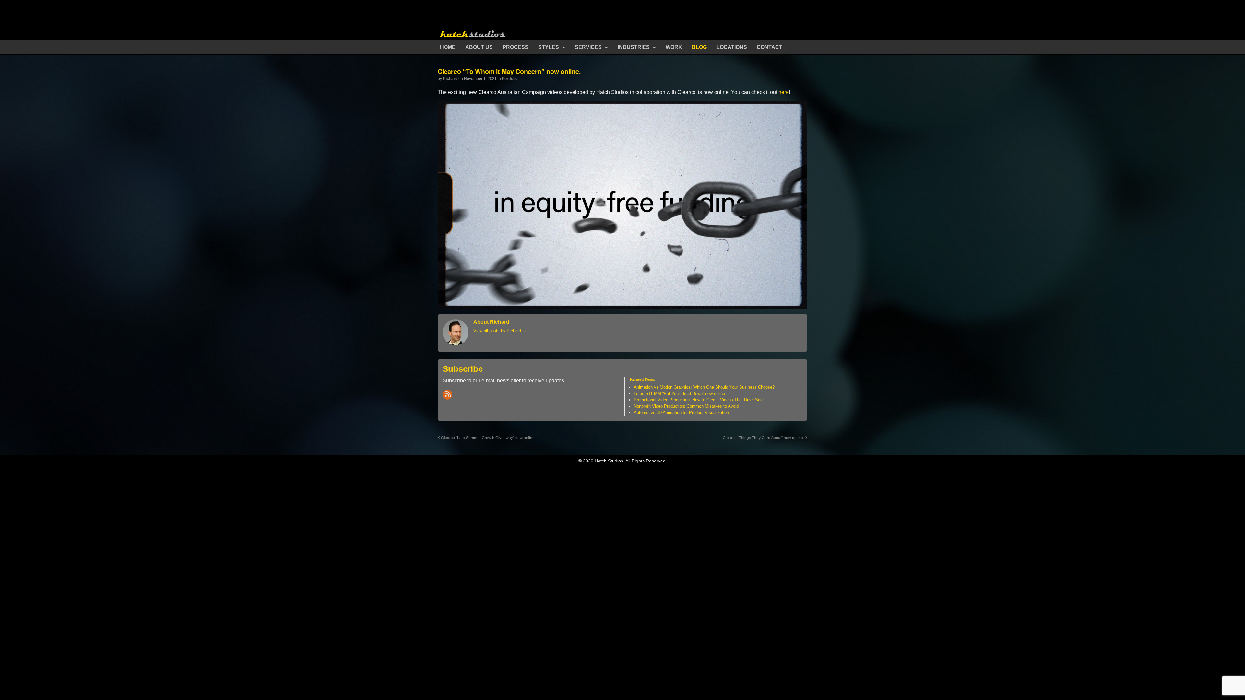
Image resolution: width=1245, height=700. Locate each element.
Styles (548, 47)
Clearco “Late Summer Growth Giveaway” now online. (488, 438)
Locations (732, 47)
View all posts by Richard (500, 330)
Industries (634, 47)
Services (588, 47)
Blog (699, 47)
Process (515, 47)
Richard (450, 78)
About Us (479, 47)
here (783, 92)
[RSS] (447, 395)
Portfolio (509, 78)
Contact (769, 47)
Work (674, 47)
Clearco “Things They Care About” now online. (764, 438)
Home (448, 47)
